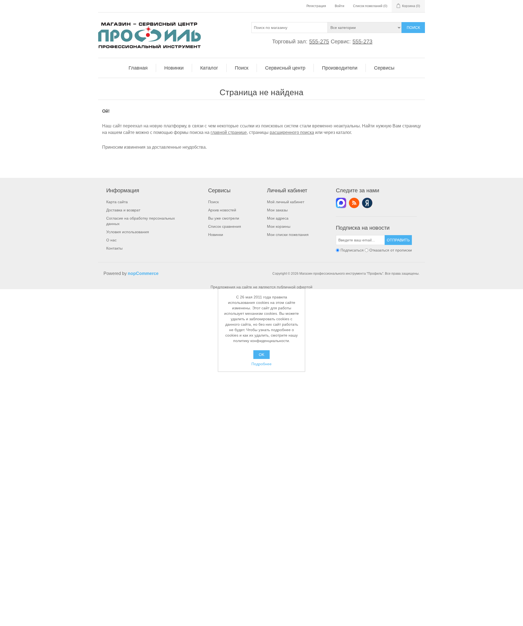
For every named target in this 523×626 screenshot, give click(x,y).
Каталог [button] (209, 68)
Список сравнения (224, 226)
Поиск (413, 27)
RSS (354, 203)
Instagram (367, 203)
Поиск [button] (241, 68)
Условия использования (127, 232)
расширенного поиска (292, 132)
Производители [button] (339, 68)
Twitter (341, 203)
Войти (339, 6)
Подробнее (261, 364)
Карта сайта (117, 202)
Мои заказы (277, 210)
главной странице (229, 132)
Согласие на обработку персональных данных (140, 221)
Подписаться (352, 250)
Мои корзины (278, 226)
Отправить (398, 240)
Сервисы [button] (384, 68)
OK (261, 354)
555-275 (319, 41)
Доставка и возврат (123, 210)
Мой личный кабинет (285, 202)
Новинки (215, 234)
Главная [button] (138, 68)
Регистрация (316, 6)
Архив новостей (222, 210)
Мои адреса (277, 218)
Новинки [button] (174, 68)
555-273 (362, 41)
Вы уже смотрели (223, 218)
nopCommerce (143, 273)
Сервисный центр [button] (285, 68)
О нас (111, 240)
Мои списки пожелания (288, 234)
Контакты (114, 248)
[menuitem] (138, 68)
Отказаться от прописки (390, 250)
